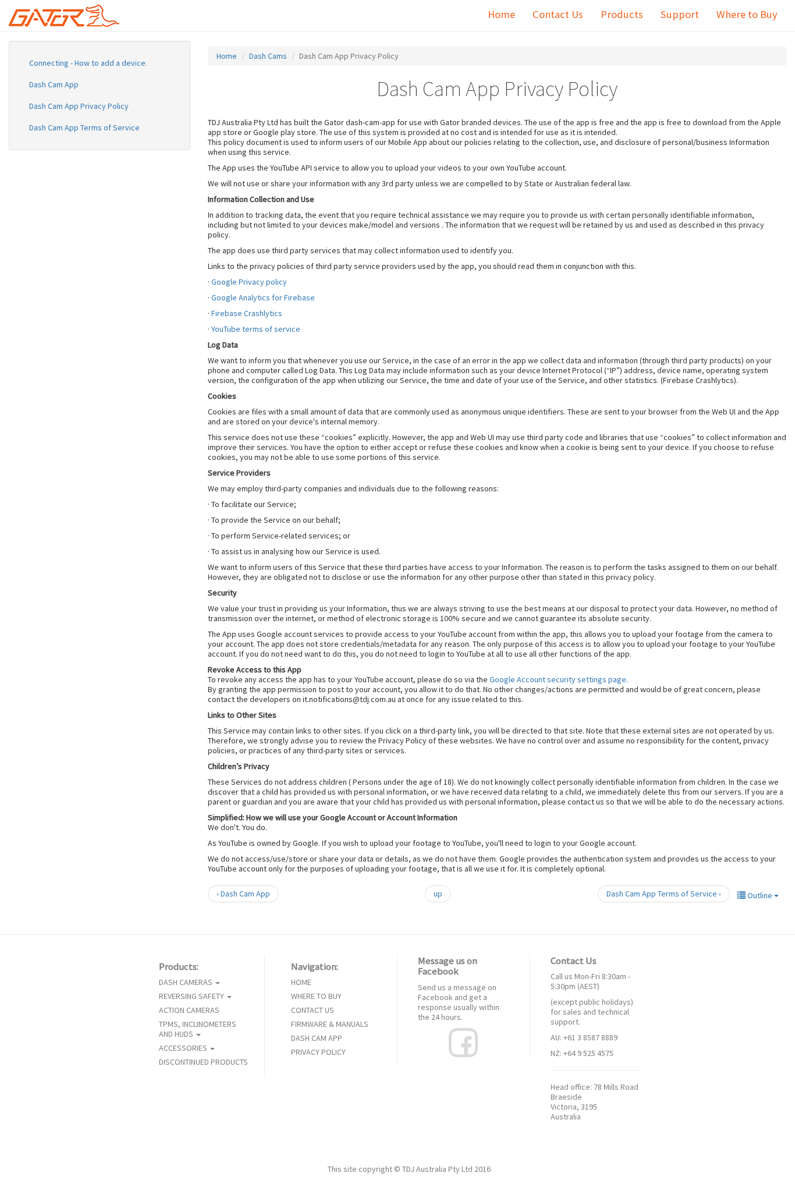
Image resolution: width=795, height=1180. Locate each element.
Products (622, 14)
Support (680, 14)
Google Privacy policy (249, 282)
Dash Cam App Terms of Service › (663, 893)
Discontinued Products (203, 1062)
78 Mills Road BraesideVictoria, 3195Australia (594, 1102)
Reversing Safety (192, 996)
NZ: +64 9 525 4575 (582, 1053)
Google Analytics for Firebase (263, 297)
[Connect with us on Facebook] (463, 1041)
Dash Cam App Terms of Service (84, 127)
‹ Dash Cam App (243, 893)
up (438, 893)
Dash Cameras (186, 982)
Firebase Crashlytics (246, 313)
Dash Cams (268, 56)
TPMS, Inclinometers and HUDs (197, 1029)
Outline (760, 895)
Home (501, 14)
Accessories (184, 1048)
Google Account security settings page (557, 679)
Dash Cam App (54, 84)
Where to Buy (747, 14)
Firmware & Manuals (329, 1024)
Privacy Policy (318, 1052)
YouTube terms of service (255, 329)
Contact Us (558, 14)
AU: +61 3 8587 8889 (584, 1037)
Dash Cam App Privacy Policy (79, 106)
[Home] (68, 16)
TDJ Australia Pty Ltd (437, 1169)
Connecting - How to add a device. (88, 63)
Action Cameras (189, 1010)
